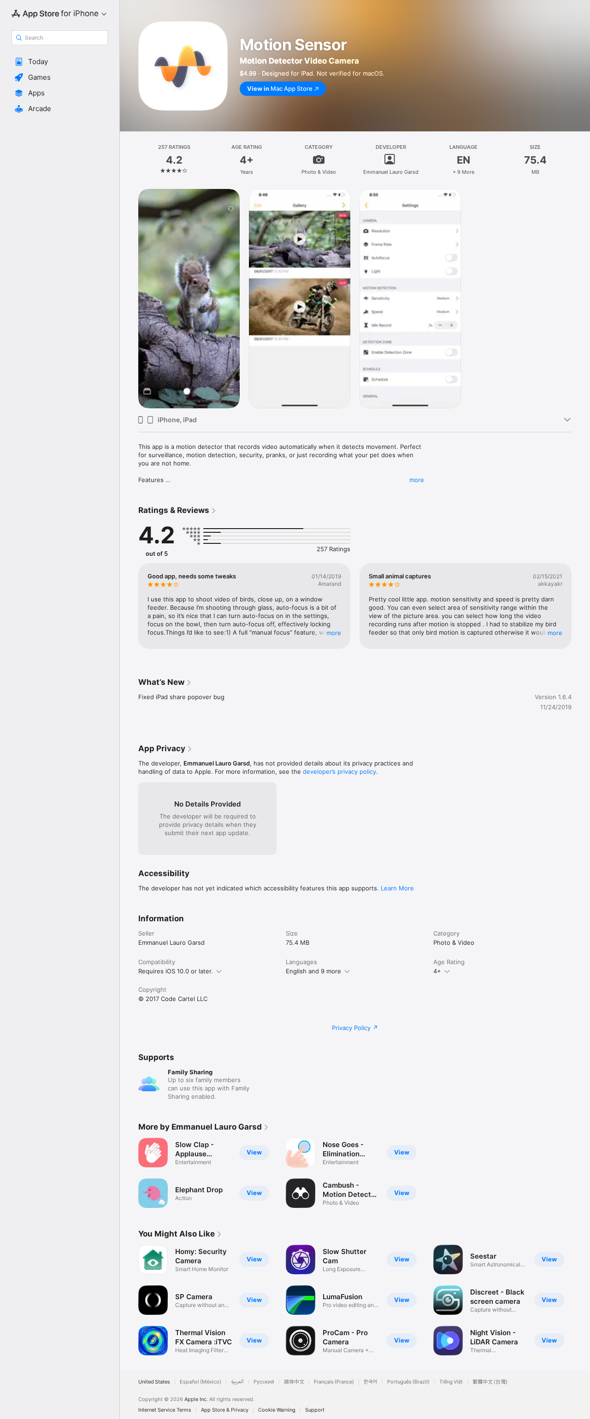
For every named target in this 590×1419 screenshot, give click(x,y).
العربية (237, 1381)
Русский (264, 1381)
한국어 (371, 1381)
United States (154, 1381)
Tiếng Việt (451, 1381)
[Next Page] (580, 606)
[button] (59, 62)
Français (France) (334, 1381)
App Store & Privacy (224, 1410)
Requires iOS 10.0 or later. (175, 971)
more (416, 479)
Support (314, 1410)
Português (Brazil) (408, 1381)
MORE (333, 632)
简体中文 (294, 1381)
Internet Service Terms (164, 1410)
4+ (437, 971)
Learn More (397, 888)
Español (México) (200, 1381)
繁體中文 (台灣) (489, 1381)
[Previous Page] (129, 606)
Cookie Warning (276, 1410)
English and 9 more (313, 971)
